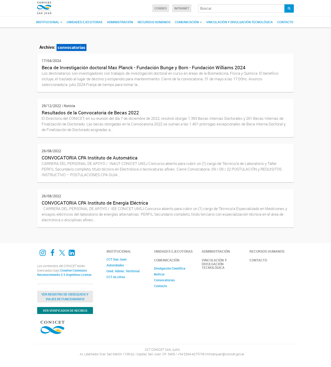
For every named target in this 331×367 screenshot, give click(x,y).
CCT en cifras (116, 277)
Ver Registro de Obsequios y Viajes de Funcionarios (64, 296)
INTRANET (181, 8)
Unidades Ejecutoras (84, 22)
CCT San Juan (117, 259)
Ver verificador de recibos (65, 310)
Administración (120, 22)
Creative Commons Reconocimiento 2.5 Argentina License (64, 272)
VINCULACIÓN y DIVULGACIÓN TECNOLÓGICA (239, 22)
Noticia (159, 274)
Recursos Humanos (154, 22)
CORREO (160, 8)
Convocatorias (164, 280)
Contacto (285, 22)
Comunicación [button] (187, 22)
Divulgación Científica (169, 268)
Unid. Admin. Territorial (123, 271)
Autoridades (115, 265)
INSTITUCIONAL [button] (48, 22)
